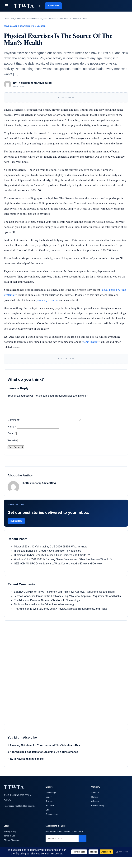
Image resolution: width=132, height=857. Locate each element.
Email (12, 433)
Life (47, 810)
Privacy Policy (10, 831)
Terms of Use (9, 836)
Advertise (95, 801)
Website (12, 440)
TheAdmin (20, 600)
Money (49, 797)
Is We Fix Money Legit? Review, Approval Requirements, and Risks (76, 591)
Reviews (49, 801)
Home (6, 19)
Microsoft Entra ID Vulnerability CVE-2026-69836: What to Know (50, 546)
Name (12, 426)
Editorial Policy (97, 805)
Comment (14, 420)
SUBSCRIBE (53, 5)
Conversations (52, 814)
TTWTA (24, 6)
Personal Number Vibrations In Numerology (55, 600)
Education (50, 805)
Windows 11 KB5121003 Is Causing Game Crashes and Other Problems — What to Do (63, 559)
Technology (51, 793)
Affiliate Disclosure (12, 840)
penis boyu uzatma (47, 300)
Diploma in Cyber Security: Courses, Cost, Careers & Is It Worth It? (52, 555)
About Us (95, 793)
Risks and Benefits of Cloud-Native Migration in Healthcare (47, 550)
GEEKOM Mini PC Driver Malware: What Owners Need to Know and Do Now (58, 563)
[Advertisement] (32, 672)
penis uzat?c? (91, 342)
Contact (94, 797)
